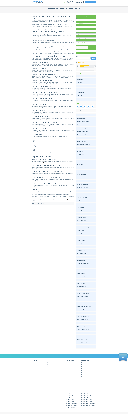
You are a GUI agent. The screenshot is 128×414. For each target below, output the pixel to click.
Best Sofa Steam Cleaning (81, 174)
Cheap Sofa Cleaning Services (82, 210)
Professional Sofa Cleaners (81, 283)
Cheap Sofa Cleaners (80, 204)
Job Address (78, 36)
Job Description (79, 40)
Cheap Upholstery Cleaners (81, 217)
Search (77, 56)
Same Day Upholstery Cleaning (82, 339)
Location (52, 5)
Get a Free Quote (91, 2)
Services (39, 5)
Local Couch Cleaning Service (82, 237)
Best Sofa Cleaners (80, 164)
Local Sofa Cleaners (80, 243)
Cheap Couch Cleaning (80, 194)
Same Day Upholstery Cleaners (82, 336)
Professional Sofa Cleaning (81, 286)
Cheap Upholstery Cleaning (81, 220)
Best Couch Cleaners (80, 151)
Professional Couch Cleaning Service (83, 276)
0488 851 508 (79, 2)
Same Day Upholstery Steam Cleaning (83, 346)
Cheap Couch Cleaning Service (82, 197)
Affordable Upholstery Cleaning (82, 141)
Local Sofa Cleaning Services (82, 250)
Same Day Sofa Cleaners (81, 322)
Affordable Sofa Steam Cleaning (82, 134)
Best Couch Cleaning (80, 154)
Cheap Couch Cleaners (80, 190)
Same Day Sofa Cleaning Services (83, 329)
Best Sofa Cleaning (80, 167)
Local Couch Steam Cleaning (82, 240)
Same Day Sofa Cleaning (81, 326)
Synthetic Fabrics (80, 79)
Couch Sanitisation (80, 89)
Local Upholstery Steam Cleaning (82, 266)
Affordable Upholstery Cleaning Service (84, 144)
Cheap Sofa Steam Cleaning (70, 374)
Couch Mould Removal (81, 85)
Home (34, 5)
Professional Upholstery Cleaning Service (84, 303)
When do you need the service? (81, 32)
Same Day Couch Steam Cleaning (82, 319)
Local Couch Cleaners (80, 230)
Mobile (77, 25)
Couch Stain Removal (80, 92)
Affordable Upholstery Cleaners (82, 138)
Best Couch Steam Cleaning (81, 161)
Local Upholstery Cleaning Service (83, 263)
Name (77, 18)
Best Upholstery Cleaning (37, 381)
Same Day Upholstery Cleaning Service (83, 342)
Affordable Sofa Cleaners (81, 124)
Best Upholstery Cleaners (81, 177)
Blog (70, 5)
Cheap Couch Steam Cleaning (82, 200)
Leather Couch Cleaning (81, 95)
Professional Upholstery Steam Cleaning (84, 306)
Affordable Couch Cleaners (81, 114)
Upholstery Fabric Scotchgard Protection (84, 75)
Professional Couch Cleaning (82, 273)
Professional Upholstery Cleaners (82, 296)
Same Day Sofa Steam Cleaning (82, 332)
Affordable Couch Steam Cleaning (83, 121)
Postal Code (78, 29)
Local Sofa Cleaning (69, 393)
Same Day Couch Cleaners (81, 309)
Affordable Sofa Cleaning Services (83, 131)
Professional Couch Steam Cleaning (83, 280)
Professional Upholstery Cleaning (82, 299)
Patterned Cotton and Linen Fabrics (83, 99)
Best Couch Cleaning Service (82, 157)
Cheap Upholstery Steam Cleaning (83, 227)
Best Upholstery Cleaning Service (82, 184)
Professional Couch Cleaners (82, 270)
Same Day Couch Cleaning (81, 313)
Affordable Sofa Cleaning (81, 128)
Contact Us (83, 5)
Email (77, 21)
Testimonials (76, 5)
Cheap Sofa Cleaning (80, 207)
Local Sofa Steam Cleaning (81, 253)
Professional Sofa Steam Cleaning (83, 293)
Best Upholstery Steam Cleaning (82, 187)
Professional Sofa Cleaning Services (83, 289)
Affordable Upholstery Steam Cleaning (83, 147)
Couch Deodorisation (80, 82)
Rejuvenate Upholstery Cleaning (62, 199)
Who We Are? (46, 5)
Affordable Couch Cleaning (81, 118)
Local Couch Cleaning (80, 233)
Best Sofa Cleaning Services (82, 171)
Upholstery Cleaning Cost (62, 5)
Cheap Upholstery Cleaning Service (83, 223)
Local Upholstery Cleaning (81, 260)
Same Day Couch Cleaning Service (83, 316)
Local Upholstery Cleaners (81, 256)
